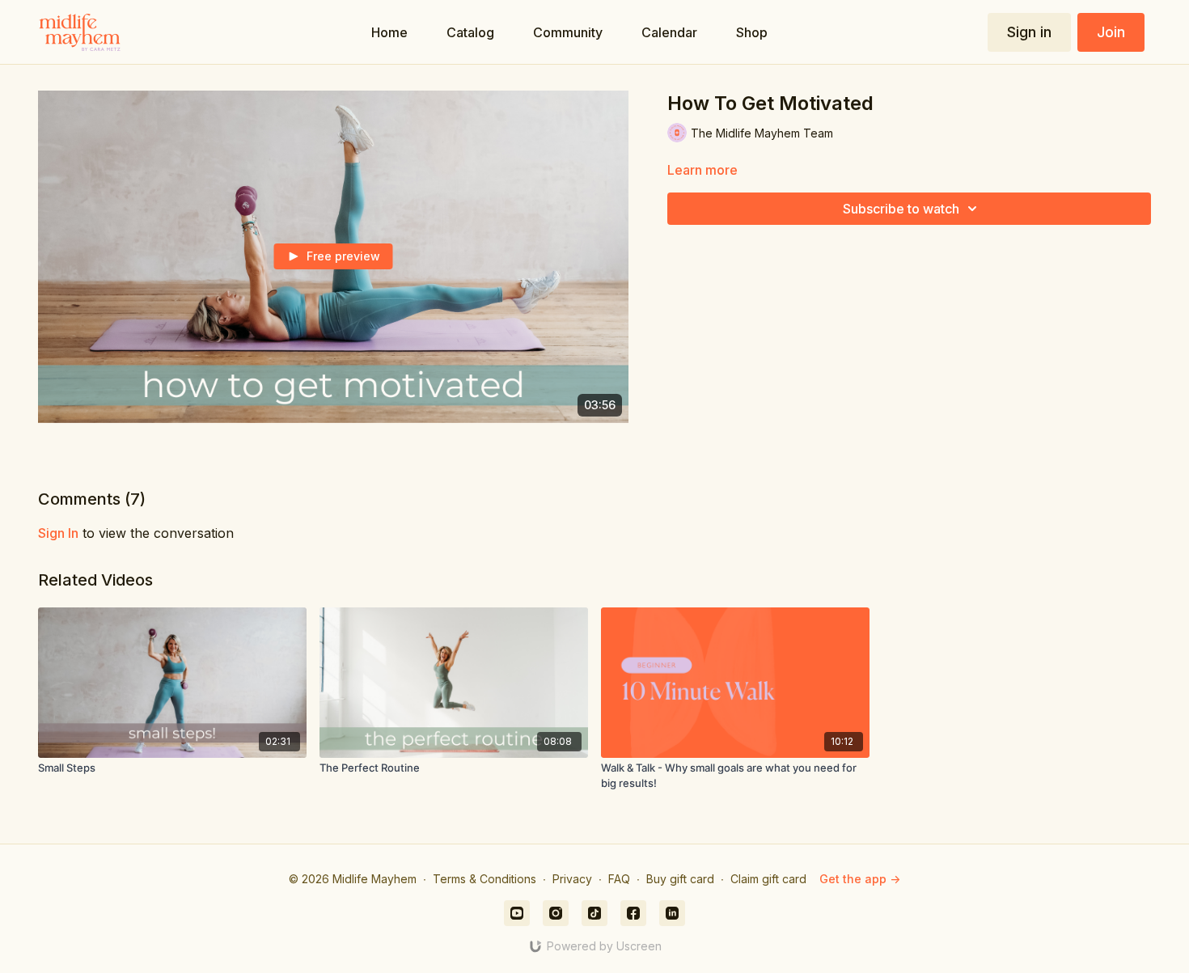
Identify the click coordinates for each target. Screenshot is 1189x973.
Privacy (572, 879)
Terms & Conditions (484, 879)
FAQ (619, 879)
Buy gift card (680, 879)
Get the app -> (859, 879)
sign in (58, 533)
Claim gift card (768, 879)
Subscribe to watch (901, 209)
